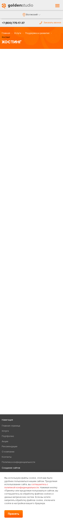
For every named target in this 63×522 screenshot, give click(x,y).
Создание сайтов (11, 468)
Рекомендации (9, 446)
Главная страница (11, 425)
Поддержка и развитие (37, 33)
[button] (31, 14)
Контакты (7, 457)
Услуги (17, 33)
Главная (6, 33)
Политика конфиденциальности (18, 462)
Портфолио (8, 436)
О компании (8, 451)
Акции (5, 441)
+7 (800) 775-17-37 (13, 23)
